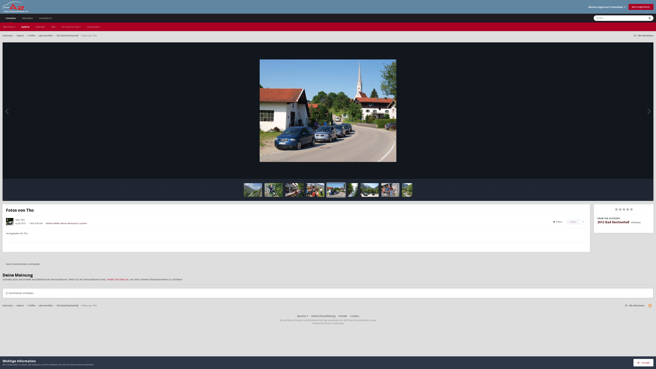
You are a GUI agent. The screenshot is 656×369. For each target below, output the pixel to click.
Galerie (25, 26)
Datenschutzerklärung (323, 316)
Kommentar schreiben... (21, 293)
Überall (637, 18)
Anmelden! (45, 18)
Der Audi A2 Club (70, 26)
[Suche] (649, 18)
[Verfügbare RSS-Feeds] (649, 305)
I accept (645, 362)
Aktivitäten (27, 18)
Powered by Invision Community (328, 323)
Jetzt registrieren (641, 6)
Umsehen (11, 18)
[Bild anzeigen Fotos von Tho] (253, 190)
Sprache (302, 316)
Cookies (354, 316)
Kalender (40, 26)
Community (93, 26)
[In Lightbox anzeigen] (328, 110)
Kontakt (342, 316)
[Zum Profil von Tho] (9, 222)
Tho (22, 219)
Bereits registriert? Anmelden (606, 7)
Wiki (53, 26)
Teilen (558, 221)
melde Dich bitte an (117, 279)
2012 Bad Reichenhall (613, 222)
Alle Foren (8, 26)
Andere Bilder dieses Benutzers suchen (66, 223)
